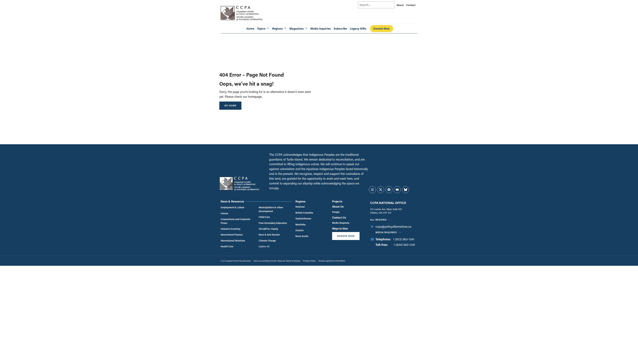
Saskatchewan (303, 218)
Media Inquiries (320, 28)
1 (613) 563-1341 (403, 239)
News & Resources (232, 201)
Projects (337, 201)
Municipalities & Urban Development (271, 209)
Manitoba (300, 224)
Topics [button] (261, 28)
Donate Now (381, 28)
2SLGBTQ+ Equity (268, 228)
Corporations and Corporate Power (235, 221)
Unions (224, 213)
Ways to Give (340, 228)
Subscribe (340, 28)
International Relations (233, 240)
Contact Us (339, 217)
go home (230, 105)
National (300, 206)
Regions (300, 201)
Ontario (299, 230)
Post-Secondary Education (273, 223)
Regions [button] (277, 28)
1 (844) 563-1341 (404, 245)
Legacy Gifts (358, 28)
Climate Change (267, 240)
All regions (378, 219)
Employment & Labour (232, 207)
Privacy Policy (309, 260)
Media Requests (340, 222)
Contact (410, 5)
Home (250, 28)
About (400, 5)
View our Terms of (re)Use (288, 260)
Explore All (264, 246)
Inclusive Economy (230, 228)
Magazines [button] (296, 28)
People (336, 212)
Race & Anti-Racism (269, 234)
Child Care (264, 217)
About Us (338, 206)
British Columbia (304, 212)
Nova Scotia (301, 236)
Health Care (227, 246)
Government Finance (232, 234)
